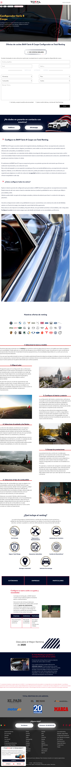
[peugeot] (60, 328)
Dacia (27, 731)
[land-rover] (20, 328)
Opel (42, 735)
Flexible (6, 735)
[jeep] (11, 328)
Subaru (28, 743)
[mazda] (33, 328)
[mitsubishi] (46, 328)
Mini (42, 733)
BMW (5, 6)
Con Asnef (7, 739)
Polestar (28, 750)
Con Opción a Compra (63, 737)
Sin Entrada (7, 733)
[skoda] (24, 333)
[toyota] (51, 333)
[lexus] (24, 328)
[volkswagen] (55, 333)
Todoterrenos (60, 741)
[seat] (20, 333)
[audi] (15, 323)
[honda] (51, 323)
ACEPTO (13, 760)
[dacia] (33, 323)
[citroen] (24, 323)
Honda (28, 733)
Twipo (58, 747)
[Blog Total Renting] (70, 725)
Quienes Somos (8, 731)
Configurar (8, 763)
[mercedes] (38, 328)
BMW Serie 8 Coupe (19, 6)
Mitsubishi (44, 750)
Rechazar (19, 763)
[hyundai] (55, 323)
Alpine (43, 752)
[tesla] (46, 333)
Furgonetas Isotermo (63, 735)
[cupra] (29, 323)
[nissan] (51, 328)
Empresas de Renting (10, 743)
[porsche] (11, 333)
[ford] (46, 323)
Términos (53, 764)
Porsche (43, 737)
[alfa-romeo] (11, 323)
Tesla (27, 747)
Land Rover (44, 749)
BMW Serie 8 (10, 6)
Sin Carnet (60, 739)
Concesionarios (61, 731)
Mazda (43, 731)
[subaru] (38, 333)
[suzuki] (42, 333)
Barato (6, 737)
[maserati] (29, 328)
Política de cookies (45, 764)
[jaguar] (60, 323)
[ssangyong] (33, 333)
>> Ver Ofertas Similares (35, 52)
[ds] (38, 323)
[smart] (29, 333)
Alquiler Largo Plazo (62, 733)
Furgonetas (60, 745)
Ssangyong (29, 739)
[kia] (15, 328)
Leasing (6, 741)
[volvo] (60, 333)
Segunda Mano (61, 743)
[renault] (15, 333)
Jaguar (28, 735)
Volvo (42, 741)
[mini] (42, 328)
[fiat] (42, 323)
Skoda (43, 739)
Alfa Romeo (44, 745)
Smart (27, 741)
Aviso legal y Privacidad (34, 764)
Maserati (28, 749)
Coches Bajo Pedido (10, 745)
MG (27, 752)
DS (42, 747)
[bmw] (20, 323)
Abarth (43, 743)
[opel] (55, 328)
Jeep (27, 737)
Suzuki (28, 745)
